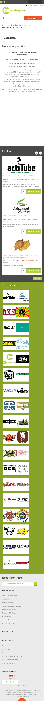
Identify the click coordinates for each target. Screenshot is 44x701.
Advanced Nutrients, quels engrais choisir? (18, 216)
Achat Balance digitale (9, 620)
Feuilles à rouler (11, 179)
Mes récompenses (8, 663)
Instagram (7, 682)
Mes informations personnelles (12, 656)
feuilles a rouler (34, 79)
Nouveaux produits (13, 46)
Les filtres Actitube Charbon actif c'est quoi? (19, 176)
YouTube (13, 682)
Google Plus (16, 682)
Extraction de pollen (9, 609)
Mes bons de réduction (10, 660)
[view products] (9, 296)
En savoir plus (33, 191)
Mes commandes (8, 646)
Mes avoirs (6, 649)
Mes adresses (7, 653)
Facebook (3, 682)
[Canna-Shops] (19, 10)
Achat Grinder (7, 616)
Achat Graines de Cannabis (11, 606)
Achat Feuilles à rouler (9, 596)
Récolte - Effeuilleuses (9, 613)
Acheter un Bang (8, 602)
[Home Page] (3, 25)
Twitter (10, 682)
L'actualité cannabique (13, 219)
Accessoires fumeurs (9, 623)
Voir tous (37, 278)
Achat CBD (6, 599)
